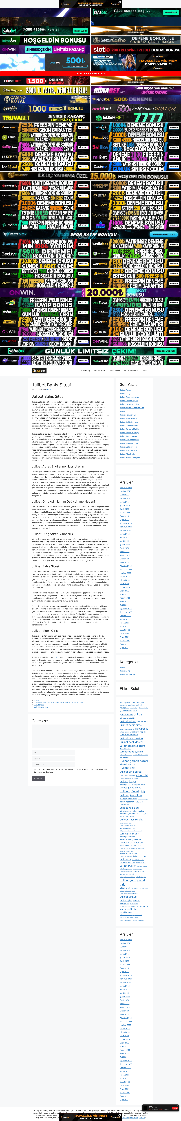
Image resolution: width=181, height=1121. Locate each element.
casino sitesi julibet (136, 705)
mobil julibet (134, 904)
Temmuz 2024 (126, 527)
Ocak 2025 (124, 509)
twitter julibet (144, 906)
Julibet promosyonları (131, 842)
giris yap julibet (143, 708)
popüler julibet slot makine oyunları (129, 906)
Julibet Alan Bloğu (127, 454)
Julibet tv (125, 859)
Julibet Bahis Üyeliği (128, 447)
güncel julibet (126, 715)
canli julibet (123, 705)
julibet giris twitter (127, 764)
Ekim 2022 (124, 601)
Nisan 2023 (125, 580)
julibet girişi (142, 775)
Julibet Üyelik (39, 705)
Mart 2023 (124, 584)
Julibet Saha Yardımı (128, 450)
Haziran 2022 (125, 616)
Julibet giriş (127, 767)
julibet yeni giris (141, 877)
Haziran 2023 (125, 573)
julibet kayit (139, 802)
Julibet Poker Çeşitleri (129, 401)
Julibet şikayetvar (130, 900)
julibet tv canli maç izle (127, 863)
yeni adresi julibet (128, 909)
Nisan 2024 (125, 537)
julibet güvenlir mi (128, 799)
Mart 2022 (124, 626)
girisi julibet (124, 708)
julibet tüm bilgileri (142, 866)
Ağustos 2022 (126, 609)
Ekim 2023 (124, 559)
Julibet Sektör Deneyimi (130, 458)
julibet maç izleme (127, 814)
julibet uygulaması (126, 869)
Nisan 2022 (124, 623)
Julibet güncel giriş (132, 791)
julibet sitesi (124, 846)
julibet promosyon (127, 837)
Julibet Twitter (114, 371)
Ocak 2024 (124, 548)
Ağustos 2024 (126, 523)
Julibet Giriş (85, 371)
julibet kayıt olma (124, 804)
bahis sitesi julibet (138, 703)
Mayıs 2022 (125, 619)
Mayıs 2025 (125, 502)
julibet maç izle (138, 811)
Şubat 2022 (125, 630)
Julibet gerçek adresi (134, 761)
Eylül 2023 (124, 562)
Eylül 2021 (124, 648)
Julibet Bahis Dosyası (129, 422)
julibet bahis (143, 721)
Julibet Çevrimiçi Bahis (129, 429)
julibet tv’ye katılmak (138, 920)
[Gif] (90, 176)
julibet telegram (139, 856)
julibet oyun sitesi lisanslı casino (128, 825)
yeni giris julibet (126, 912)
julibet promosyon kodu (130, 839)
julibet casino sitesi (140, 755)
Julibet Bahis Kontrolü (129, 418)
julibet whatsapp (137, 869)
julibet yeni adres (138, 871)
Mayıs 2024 (125, 534)
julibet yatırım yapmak (126, 871)
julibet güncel (125, 785)
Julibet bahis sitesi (131, 725)
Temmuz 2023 (126, 569)
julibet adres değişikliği (127, 718)
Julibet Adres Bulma (128, 436)
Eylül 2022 (124, 605)
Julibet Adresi (125, 390)
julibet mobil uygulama (142, 813)
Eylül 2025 (124, 495)
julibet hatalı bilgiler (143, 799)
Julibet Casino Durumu (129, 426)
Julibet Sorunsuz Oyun (129, 397)
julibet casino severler (126, 755)
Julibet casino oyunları (131, 751)
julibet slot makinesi (135, 846)
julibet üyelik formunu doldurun (140, 888)
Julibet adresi (128, 721)
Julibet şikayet (129, 896)
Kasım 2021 (125, 641)
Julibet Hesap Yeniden (129, 404)
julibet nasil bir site (127, 816)
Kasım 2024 (125, 513)
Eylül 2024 (124, 520)
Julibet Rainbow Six (128, 415)
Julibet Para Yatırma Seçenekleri (131, 831)
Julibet (144, 371)
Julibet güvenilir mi (131, 795)
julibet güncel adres (138, 785)
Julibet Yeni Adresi (131, 371)
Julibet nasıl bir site (131, 819)
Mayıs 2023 (125, 577)
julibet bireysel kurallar (126, 729)
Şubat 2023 (125, 587)
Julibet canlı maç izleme (132, 745)
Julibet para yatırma (127, 828)
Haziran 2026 (125, 491)
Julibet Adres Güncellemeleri (132, 408)
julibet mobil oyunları (125, 920)
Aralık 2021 (124, 637)
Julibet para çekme (66, 702)
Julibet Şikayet (99, 371)
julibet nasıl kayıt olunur (126, 823)
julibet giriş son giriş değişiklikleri (129, 778)
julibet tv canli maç (138, 860)
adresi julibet (125, 702)
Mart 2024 (124, 541)
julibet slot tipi (124, 848)
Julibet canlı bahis (129, 734)
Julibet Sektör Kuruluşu (129, 433)
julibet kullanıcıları (125, 811)
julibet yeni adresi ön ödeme (127, 877)
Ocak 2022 (124, 633)
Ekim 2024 (124, 516)
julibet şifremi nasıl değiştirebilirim (129, 893)
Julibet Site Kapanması (129, 440)
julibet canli (124, 732)
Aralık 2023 (124, 552)
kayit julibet (124, 904)
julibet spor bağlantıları (126, 856)
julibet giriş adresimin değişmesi (129, 917)
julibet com (124, 757)
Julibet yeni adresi (127, 874)
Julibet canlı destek (132, 742)
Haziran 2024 (125, 530)
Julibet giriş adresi (40, 702)
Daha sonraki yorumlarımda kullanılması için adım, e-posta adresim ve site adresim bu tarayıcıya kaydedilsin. (70, 770)
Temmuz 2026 (126, 488)
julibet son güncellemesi (126, 851)
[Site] (45, 127)
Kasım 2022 (125, 598)
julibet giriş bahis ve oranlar (127, 775)
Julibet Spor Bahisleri (128, 853)
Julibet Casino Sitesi (41, 707)
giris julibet (133, 708)
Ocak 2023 (124, 591)
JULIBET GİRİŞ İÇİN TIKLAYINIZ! (90, 73)
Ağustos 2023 (126, 566)
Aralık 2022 (124, 594)
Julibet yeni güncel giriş (132, 882)
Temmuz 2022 (126, 612)
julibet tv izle (140, 863)
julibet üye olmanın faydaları (127, 891)
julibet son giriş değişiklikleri (136, 848)
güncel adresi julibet (128, 710)
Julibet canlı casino (131, 738)
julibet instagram (127, 802)
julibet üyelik (125, 888)
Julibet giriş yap (53, 702)
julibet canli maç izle (138, 732)
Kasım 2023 (125, 555)
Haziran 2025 (125, 498)
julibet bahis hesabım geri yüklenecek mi (131, 915)
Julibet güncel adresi (131, 787)
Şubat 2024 (125, 545)
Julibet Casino (125, 749)
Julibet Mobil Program (129, 443)
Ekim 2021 (124, 644)
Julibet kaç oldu (129, 807)
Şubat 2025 (125, 505)
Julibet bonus (140, 728)
